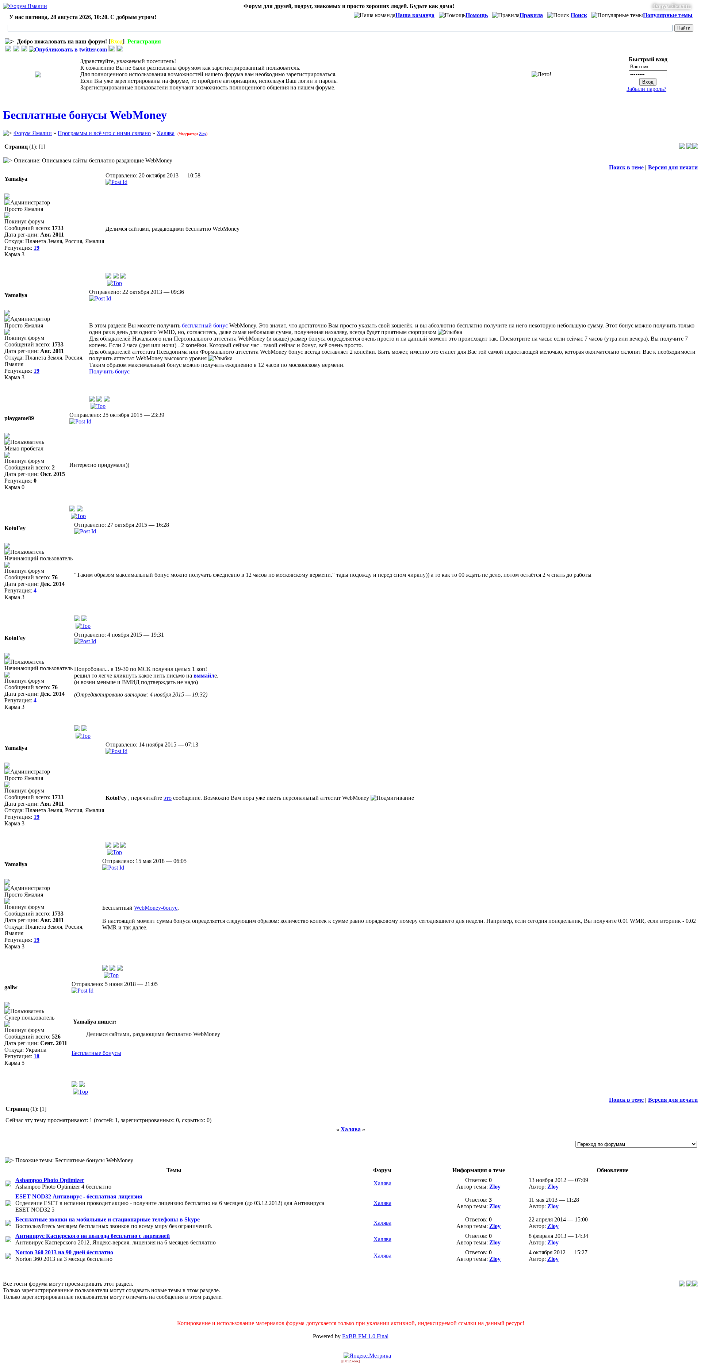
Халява (166, 133)
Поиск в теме (626, 167)
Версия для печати (673, 167)
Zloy (202, 134)
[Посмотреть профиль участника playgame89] (72, 509)
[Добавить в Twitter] (68, 49)
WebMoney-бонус (155, 908)
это (168, 798)
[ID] (116, 182)
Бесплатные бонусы (96, 1053)
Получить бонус (109, 371)
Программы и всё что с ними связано (104, 133)
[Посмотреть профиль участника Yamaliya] (108, 276)
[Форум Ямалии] (25, 6)
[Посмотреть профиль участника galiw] (74, 1085)
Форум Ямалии (671, 6)
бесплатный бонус (205, 325)
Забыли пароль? (646, 89)
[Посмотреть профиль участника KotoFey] (77, 619)
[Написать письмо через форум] (116, 276)
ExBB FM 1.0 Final (365, 1336)
